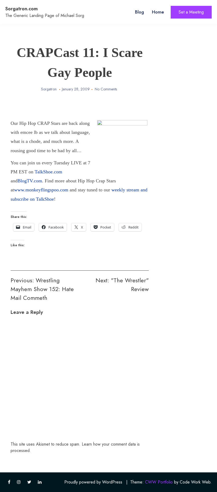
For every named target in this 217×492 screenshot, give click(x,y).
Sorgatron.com (21, 8)
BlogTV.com (29, 180)
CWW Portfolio (159, 482)
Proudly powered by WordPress (93, 482)
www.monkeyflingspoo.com (42, 189)
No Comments (106, 89)
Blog (139, 12)
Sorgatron (49, 89)
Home (158, 12)
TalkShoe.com (48, 171)
